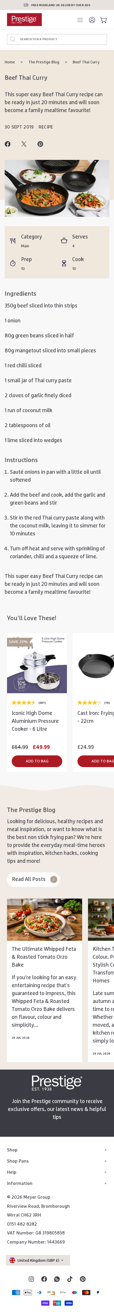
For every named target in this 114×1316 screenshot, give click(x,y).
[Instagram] (31, 1279)
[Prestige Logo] (57, 1083)
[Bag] (102, 19)
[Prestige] (24, 19)
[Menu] (81, 20)
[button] (37, 761)
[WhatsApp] (57, 1279)
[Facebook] (44, 1279)
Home (10, 62)
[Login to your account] (92, 20)
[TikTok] (70, 1279)
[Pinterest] (83, 1279)
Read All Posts (29, 879)
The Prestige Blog (43, 62)
